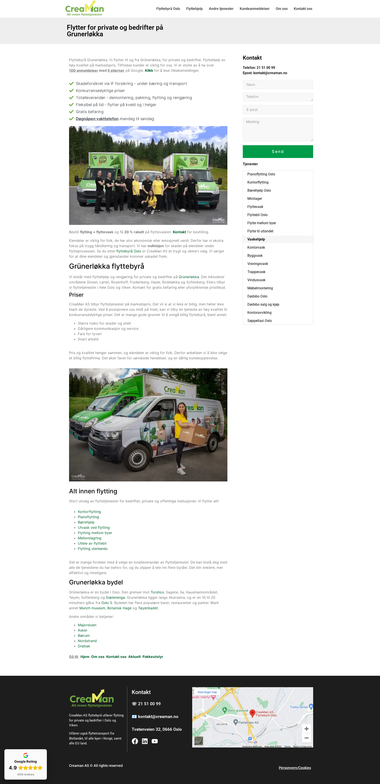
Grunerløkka (189, 277)
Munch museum (92, 608)
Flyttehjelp (194, 9)
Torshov (157, 592)
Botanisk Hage (119, 608)
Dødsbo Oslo (257, 296)
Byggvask (255, 255)
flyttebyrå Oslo (128, 251)
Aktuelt (134, 656)
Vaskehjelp (256, 239)
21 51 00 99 (266, 68)
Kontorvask (256, 247)
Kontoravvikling (259, 312)
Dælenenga (115, 597)
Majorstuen (87, 625)
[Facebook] (135, 741)
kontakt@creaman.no (270, 73)
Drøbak (84, 646)
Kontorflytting (89, 511)
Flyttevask (255, 207)
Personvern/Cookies (295, 768)
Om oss (282, 9)
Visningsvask (257, 264)
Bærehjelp (86, 522)
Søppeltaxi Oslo (259, 321)
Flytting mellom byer (95, 533)
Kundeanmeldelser (255, 9)
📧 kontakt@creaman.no (155, 716)
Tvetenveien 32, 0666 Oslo (157, 729)
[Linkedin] (145, 741)
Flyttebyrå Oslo (168, 9)
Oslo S (106, 602)
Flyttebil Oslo (257, 215)
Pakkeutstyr (152, 656)
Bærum (84, 635)
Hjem (85, 656)
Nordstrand (87, 641)
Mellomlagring (89, 538)
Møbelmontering (260, 288)
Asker (82, 630)
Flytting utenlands (93, 548)
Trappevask (256, 272)
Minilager (254, 198)
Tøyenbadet (148, 608)
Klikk (149, 70)
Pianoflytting (88, 517)
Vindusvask (256, 280)
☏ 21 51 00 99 (146, 703)
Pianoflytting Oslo (261, 174)
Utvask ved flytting (94, 527)
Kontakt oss (303, 9)
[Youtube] (155, 741)
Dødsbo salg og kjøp (263, 304)
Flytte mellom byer (261, 223)
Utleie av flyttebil (92, 543)
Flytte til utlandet (260, 231)
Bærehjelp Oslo (259, 190)
